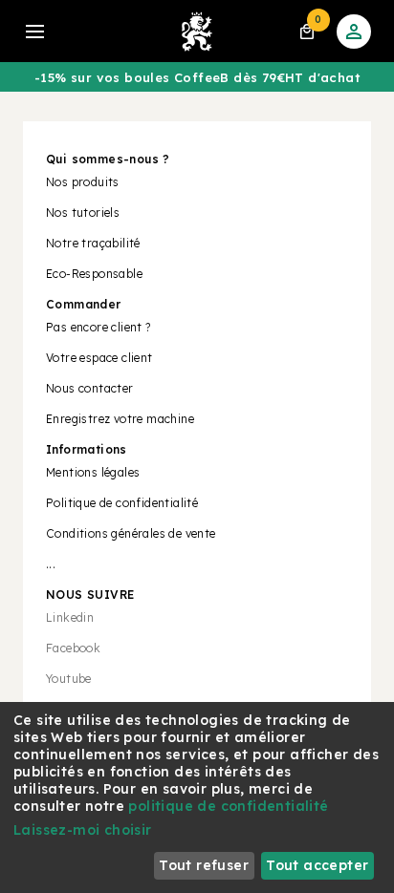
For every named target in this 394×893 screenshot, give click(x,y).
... (50, 564)
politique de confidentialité (228, 806)
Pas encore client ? (98, 327)
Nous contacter (90, 388)
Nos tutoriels (83, 212)
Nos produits (83, 182)
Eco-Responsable (94, 273)
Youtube (69, 678)
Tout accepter (317, 865)
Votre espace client (99, 358)
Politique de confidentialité (122, 503)
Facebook (73, 648)
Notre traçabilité (93, 243)
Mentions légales (93, 472)
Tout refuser (204, 865)
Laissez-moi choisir (82, 830)
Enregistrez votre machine (120, 419)
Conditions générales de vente (131, 533)
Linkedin (70, 617)
